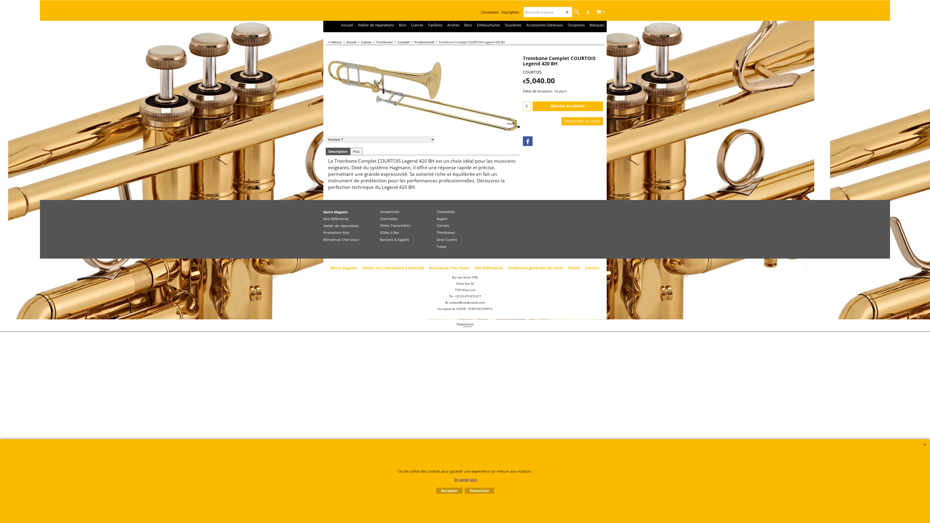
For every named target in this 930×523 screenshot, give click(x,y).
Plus (356, 151)
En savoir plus (465, 479)
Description (338, 151)
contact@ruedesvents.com (467, 302)
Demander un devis (582, 121)
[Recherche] (577, 12)
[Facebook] (528, 141)
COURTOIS (532, 72)
